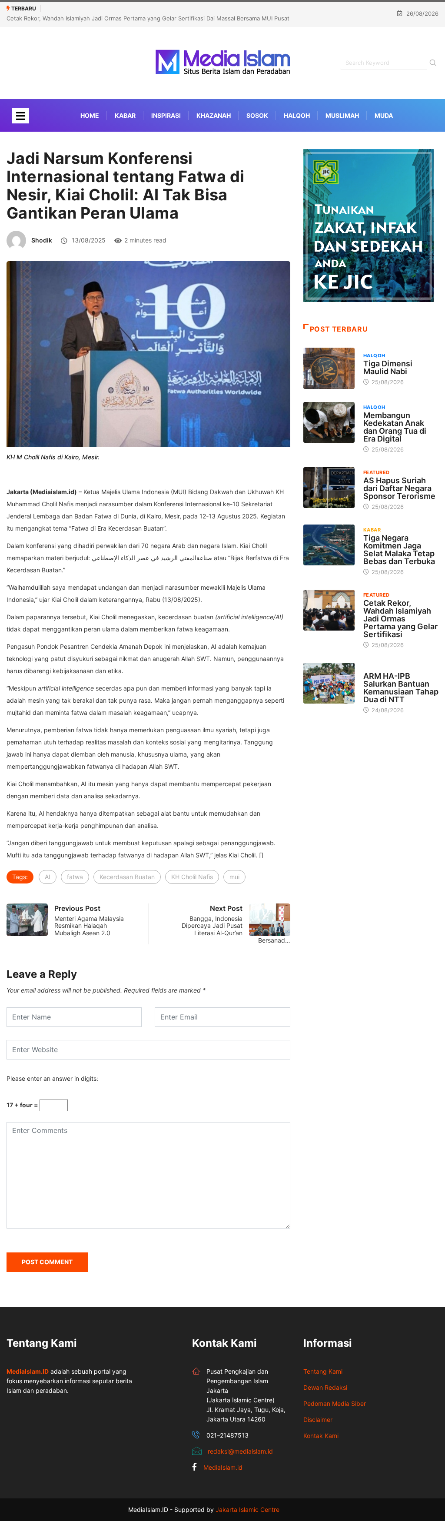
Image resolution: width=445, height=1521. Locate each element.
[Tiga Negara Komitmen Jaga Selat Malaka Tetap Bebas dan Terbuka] (329, 545)
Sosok (257, 115)
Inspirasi (166, 115)
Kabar (125, 115)
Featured (376, 472)
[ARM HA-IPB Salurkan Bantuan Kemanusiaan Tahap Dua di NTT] (329, 683)
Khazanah (213, 115)
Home (89, 115)
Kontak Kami (321, 1435)
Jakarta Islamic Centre (247, 1509)
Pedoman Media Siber (334, 1403)
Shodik (41, 240)
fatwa (75, 876)
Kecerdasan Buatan (127, 876)
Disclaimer (317, 1419)
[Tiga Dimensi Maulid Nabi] (329, 368)
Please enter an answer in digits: (52, 1078)
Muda (384, 115)
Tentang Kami (322, 1371)
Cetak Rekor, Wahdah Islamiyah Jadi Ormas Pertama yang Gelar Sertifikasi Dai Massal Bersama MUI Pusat (148, 18)
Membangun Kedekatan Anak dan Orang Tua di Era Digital (394, 427)
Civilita (374, 668)
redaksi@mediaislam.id (240, 1451)
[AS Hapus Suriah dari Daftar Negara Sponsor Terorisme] (329, 487)
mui (234, 876)
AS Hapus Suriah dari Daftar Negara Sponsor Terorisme (399, 488)
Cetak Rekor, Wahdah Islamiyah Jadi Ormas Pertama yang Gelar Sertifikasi (400, 618)
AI (47, 876)
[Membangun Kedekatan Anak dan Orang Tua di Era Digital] (329, 422)
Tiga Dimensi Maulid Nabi (387, 367)
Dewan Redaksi (325, 1387)
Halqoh (297, 115)
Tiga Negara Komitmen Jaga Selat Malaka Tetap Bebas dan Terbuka (399, 549)
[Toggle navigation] (20, 115)
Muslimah (342, 115)
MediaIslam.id (222, 1467)
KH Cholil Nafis (192, 876)
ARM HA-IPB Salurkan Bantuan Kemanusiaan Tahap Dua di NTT (400, 687)
